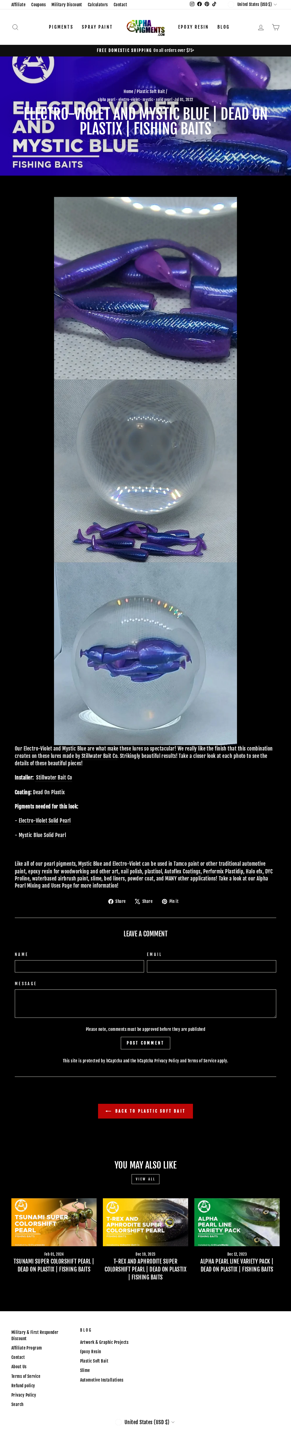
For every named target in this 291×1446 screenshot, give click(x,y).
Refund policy (23, 1385)
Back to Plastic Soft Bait (149, 1111)
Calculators (98, 4)
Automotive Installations (102, 1380)
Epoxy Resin (193, 27)
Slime (85, 1370)
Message (26, 983)
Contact (120, 4)
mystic (148, 99)
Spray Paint (97, 27)
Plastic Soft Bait (151, 91)
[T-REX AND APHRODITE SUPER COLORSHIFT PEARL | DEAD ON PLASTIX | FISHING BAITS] (145, 1222)
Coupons (38, 4)
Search (17, 1404)
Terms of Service (202, 1061)
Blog (223, 27)
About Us (19, 1366)
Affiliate (18, 4)
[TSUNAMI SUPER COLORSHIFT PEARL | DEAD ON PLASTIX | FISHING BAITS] (54, 1222)
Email (154, 954)
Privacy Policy (166, 1061)
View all (145, 1179)
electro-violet (129, 99)
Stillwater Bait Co (99, 756)
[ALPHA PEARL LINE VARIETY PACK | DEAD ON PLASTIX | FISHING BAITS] (237, 1222)
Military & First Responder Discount (35, 1335)
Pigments (61, 27)
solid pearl (164, 99)
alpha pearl (106, 99)
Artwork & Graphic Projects (104, 1342)
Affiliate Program (26, 1348)
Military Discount (66, 4)
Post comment (145, 1043)
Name (21, 954)
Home (129, 91)
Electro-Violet (38, 748)
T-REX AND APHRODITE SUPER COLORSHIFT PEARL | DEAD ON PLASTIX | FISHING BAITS (145, 1269)
